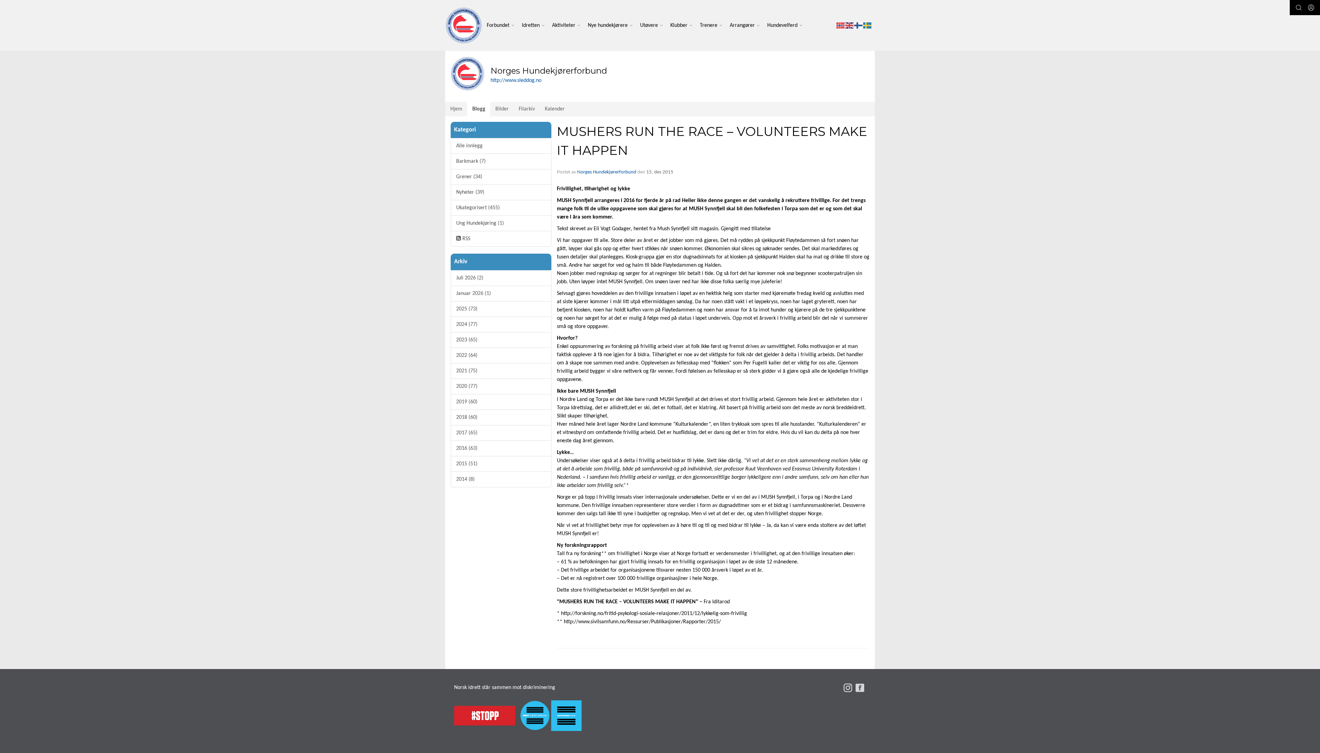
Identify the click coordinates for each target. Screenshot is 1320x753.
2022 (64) (466, 355)
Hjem (456, 109)
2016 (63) (466, 448)
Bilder (502, 109)
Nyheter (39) (470, 192)
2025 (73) (466, 309)
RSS (465, 239)
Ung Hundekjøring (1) (480, 223)
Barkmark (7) (471, 161)
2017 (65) (466, 433)
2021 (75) (466, 371)
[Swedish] (867, 25)
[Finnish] (858, 25)
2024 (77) (466, 324)
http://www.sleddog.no (516, 80)
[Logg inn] (1311, 7)
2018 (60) (466, 417)
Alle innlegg (469, 146)
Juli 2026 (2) (469, 278)
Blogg (478, 109)
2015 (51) (466, 464)
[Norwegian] (840, 25)
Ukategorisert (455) (478, 208)
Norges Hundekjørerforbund (606, 172)
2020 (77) (466, 386)
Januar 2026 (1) (473, 293)
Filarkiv (527, 109)
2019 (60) (466, 402)
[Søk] (1298, 7)
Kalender (555, 109)
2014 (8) (465, 479)
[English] (849, 25)
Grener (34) (469, 177)
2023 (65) (466, 340)
